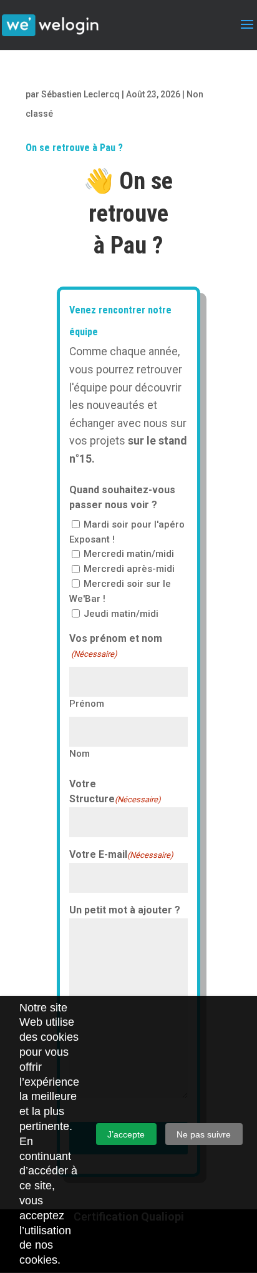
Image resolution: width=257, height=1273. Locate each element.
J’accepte (126, 1134)
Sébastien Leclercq (80, 94)
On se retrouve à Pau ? (74, 148)
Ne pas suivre (204, 1134)
